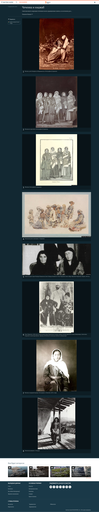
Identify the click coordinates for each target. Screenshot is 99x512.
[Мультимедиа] (95, 2)
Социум (31, 494)
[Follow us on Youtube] (51, 487)
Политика (31, 491)
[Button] (11, 19)
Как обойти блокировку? (14, 491)
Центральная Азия (33, 489)
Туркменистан (32, 506)
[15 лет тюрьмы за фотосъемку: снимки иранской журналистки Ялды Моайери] (39, 471)
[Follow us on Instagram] (54, 487)
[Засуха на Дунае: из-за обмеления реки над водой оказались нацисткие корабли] (18, 471)
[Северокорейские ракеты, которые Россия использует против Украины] (60, 471)
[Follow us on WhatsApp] (63, 487)
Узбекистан (53, 504)
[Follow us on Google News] (66, 487)
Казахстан (10, 504)
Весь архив (88, 478)
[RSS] (70, 487)
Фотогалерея (23, 2)
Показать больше (27, 14)
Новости (31, 486)
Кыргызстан (11, 506)
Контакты (10, 489)
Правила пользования (13, 494)
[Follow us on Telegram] (60, 487)
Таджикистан (32, 504)
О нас (9, 486)
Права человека (32, 496)
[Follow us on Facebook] (57, 487)
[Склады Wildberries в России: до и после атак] (81, 471)
